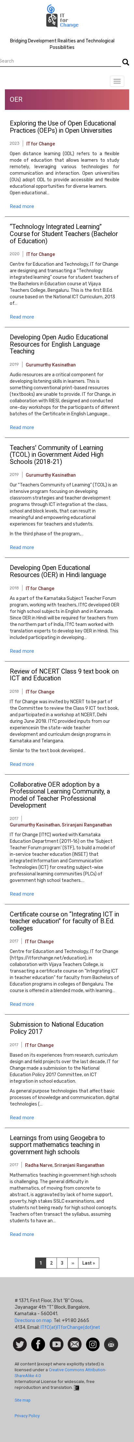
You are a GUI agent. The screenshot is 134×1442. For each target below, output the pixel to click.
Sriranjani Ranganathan (87, 824)
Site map (23, 1400)
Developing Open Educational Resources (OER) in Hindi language (58, 571)
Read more (22, 206)
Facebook (38, 1340)
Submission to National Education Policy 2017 (56, 1028)
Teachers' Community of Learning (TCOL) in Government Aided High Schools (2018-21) (56, 455)
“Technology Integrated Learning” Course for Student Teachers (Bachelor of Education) (64, 234)
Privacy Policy (27, 1415)
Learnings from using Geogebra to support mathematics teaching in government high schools (57, 1145)
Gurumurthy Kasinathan (51, 364)
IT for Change (40, 143)
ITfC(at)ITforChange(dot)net (70, 1327)
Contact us (75, 1344)
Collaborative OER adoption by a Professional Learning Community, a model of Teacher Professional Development (60, 795)
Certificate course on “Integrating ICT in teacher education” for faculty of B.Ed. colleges (64, 921)
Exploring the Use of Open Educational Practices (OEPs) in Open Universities (63, 127)
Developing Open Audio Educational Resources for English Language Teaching (59, 344)
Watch (55, 1340)
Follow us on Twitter (20, 1344)
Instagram (93, 1340)
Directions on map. (34, 1320)
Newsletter (111, 1340)
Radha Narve (38, 1165)
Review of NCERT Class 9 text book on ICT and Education (64, 675)
